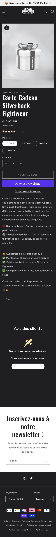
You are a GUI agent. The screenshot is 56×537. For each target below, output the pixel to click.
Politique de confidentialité (21, 530)
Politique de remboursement (39, 525)
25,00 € (26, 143)
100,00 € (11, 150)
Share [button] (9, 299)
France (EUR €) (16, 499)
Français (40, 499)
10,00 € (10, 143)
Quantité (6, 157)
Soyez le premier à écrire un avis (28, 366)
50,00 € (43, 143)
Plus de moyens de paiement (28, 191)
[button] (3, 11)
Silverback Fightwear (21, 521)
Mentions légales (42, 530)
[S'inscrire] (46, 460)
